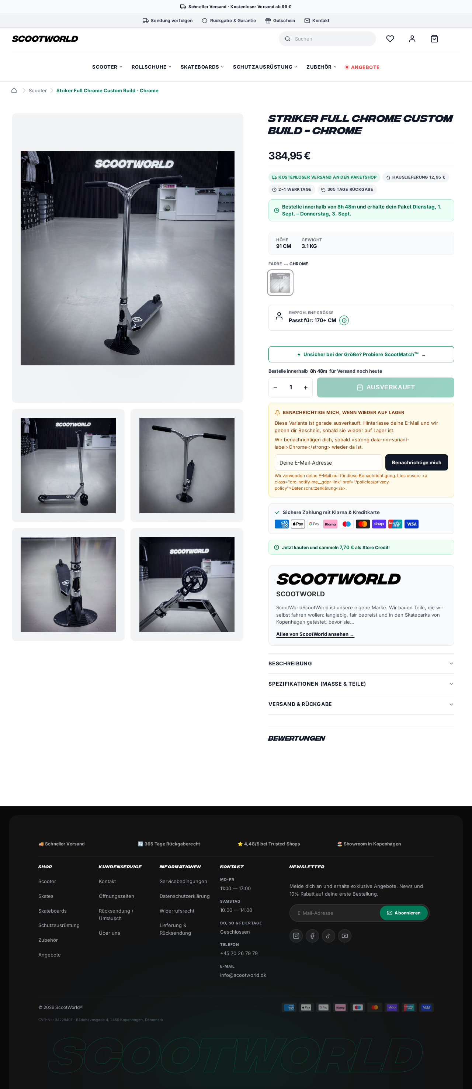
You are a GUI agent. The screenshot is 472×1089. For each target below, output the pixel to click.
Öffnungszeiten (116, 896)
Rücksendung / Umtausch (116, 914)
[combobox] (332, 39)
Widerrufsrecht (177, 911)
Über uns (109, 933)
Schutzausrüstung (59, 925)
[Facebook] (312, 935)
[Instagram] (296, 935)
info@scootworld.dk (243, 975)
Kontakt (107, 881)
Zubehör (48, 940)
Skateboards (52, 911)
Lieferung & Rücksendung (175, 929)
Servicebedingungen (183, 881)
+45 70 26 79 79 (239, 953)
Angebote (49, 955)
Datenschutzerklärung (184, 896)
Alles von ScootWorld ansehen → (315, 634)
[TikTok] (328, 935)
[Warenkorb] (434, 39)
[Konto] (412, 39)
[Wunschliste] (390, 39)
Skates (45, 896)
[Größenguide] (344, 320)
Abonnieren (407, 913)
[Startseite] (14, 90)
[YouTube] (344, 935)
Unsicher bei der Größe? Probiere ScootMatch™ (364, 354)
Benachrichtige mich (416, 463)
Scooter (38, 90)
